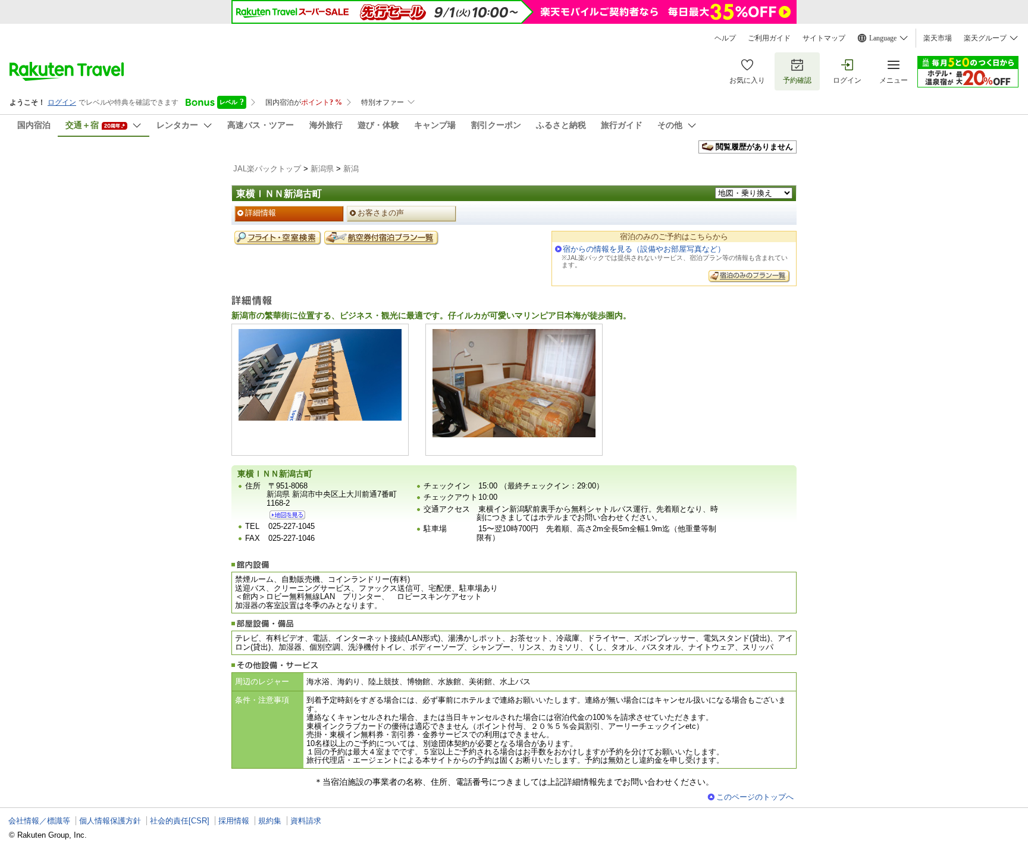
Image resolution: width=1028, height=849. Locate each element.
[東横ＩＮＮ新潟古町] (287, 514)
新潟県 (322, 168)
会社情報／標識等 (39, 820)
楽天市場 (937, 38)
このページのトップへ (755, 796)
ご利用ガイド (769, 38)
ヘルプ (725, 38)
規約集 (269, 820)
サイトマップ (824, 38)
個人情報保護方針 (110, 820)
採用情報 (233, 820)
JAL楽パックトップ (267, 168)
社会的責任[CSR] (179, 820)
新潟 (351, 168)
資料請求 (305, 820)
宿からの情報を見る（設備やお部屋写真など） (644, 249)
